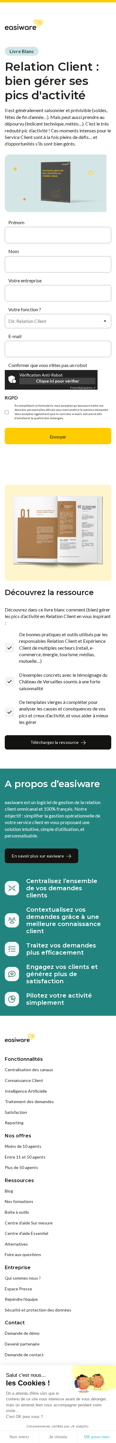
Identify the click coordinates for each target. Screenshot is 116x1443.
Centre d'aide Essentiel (26, 1233)
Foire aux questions (23, 1254)
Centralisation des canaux (29, 1069)
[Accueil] (24, 24)
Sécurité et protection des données (38, 1309)
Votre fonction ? (24, 309)
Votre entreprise (25, 280)
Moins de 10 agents (23, 1146)
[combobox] (58, 321)
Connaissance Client (24, 1080)
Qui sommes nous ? (23, 1278)
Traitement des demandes (29, 1101)
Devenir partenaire (22, 1343)
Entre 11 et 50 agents (25, 1156)
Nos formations (19, 1201)
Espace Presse (18, 1288)
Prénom (16, 222)
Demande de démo (22, 1333)
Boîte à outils (17, 1212)
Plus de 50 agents (21, 1167)
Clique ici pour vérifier (57, 380)
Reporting (14, 1122)
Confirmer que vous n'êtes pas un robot (47, 365)
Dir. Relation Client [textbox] (27, 321)
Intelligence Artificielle (26, 1091)
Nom (13, 251)
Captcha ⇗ (82, 387)
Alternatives (16, 1244)
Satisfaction (16, 1112)
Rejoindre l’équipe (21, 1299)
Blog (9, 1190)
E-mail (14, 336)
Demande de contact (24, 1354)
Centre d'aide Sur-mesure (29, 1222)
